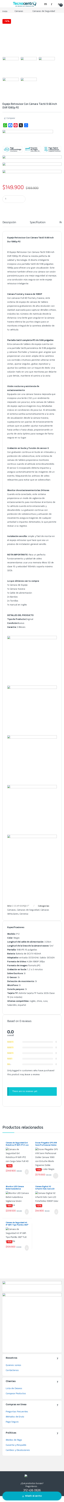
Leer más (55, 1176)
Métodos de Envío (15, 1417)
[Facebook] (10, 125)
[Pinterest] (15, 125)
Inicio (4, 11)
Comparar (10, 118)
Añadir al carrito (33, 1496)
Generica (24, 914)
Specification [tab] (37, 222)
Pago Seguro (12, 1422)
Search (46, 4)
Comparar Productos (16, 1393)
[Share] (26, 125)
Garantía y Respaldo (16, 1445)
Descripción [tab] (9, 222)
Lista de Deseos (14, 1388)
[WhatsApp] (5, 125)
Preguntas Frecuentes (17, 1411)
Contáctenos (12, 1370)
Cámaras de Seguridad (43, 11)
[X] (20, 125)
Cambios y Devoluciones (18, 1450)
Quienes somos (13, 1365)
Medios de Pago (14, 1440)
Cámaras (19, 11)
